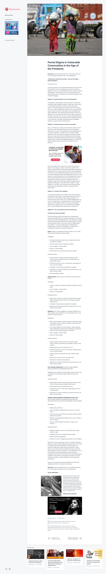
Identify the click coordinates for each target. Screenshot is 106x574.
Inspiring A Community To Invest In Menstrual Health (93, 562)
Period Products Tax (67, 527)
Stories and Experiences (63, 522)
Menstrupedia (51, 527)
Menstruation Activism (70, 521)
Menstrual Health (52, 521)
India (63, 526)
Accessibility (51, 526)
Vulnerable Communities (58, 529)
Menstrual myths (60, 521)
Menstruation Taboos (70, 526)
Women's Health (69, 529)
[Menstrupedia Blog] (12, 9)
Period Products (58, 527)
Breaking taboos (58, 526)
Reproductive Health (52, 522)
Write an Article (9, 15)
